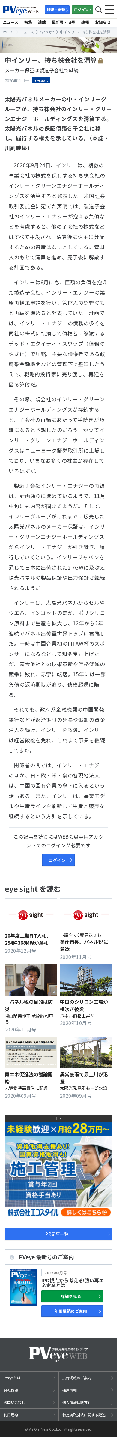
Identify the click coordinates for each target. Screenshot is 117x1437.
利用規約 (11, 1414)
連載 (42, 22)
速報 (85, 22)
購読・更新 (56, 9)
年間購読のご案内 (71, 1311)
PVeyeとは (12, 1377)
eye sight (41, 80)
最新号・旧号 (63, 22)
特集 (28, 22)
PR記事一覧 (57, 1234)
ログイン (81, 9)
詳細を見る (71, 1296)
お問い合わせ (14, 1402)
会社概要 (11, 1389)
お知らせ (103, 22)
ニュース (10, 22)
